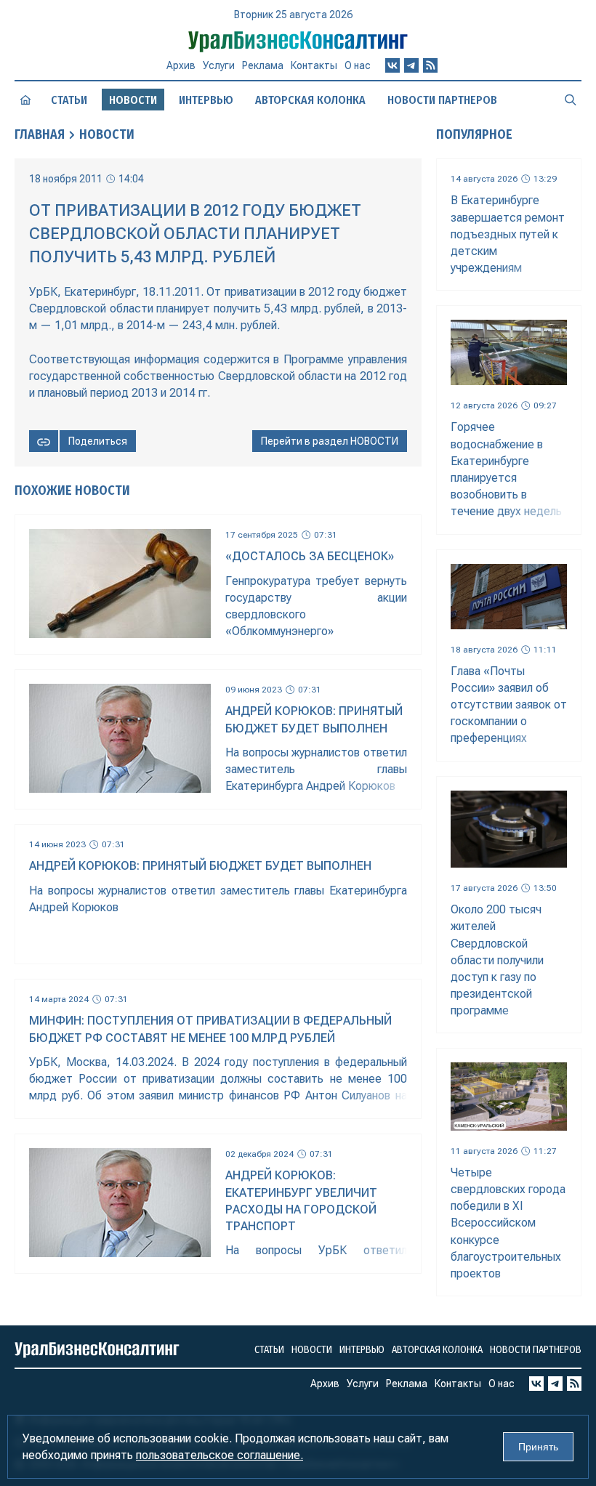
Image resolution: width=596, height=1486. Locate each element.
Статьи (69, 100)
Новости (106, 134)
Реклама (262, 65)
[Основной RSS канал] (430, 65)
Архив (181, 65)
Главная (40, 134)
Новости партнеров (442, 100)
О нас (358, 65)
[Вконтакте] (392, 65)
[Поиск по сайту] (570, 99)
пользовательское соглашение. (219, 1455)
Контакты (314, 65)
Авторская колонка (310, 100)
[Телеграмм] (411, 65)
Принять (538, 1447)
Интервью (206, 100)
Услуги (219, 65)
